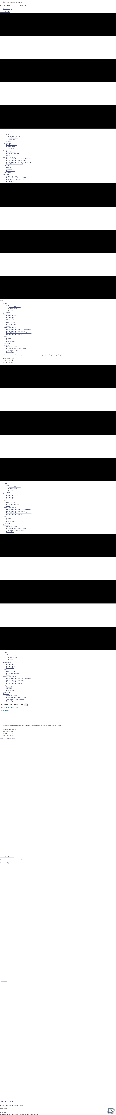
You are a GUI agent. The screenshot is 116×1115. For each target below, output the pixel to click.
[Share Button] (26, 705)
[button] (5, 12)
